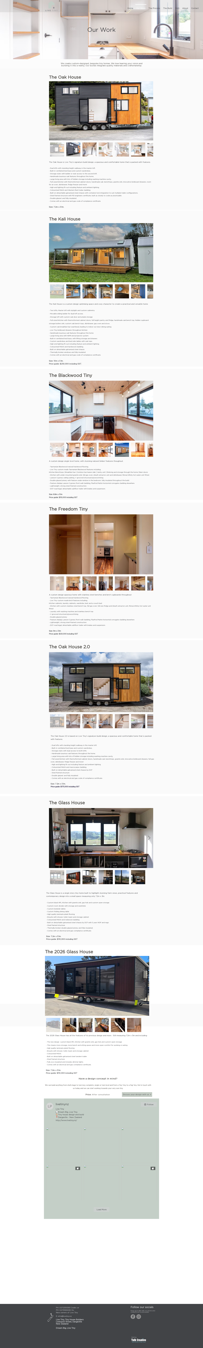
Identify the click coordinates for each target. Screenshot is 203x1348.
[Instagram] (138, 1316)
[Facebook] (133, 1316)
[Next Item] (149, 111)
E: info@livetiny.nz (64, 1316)
